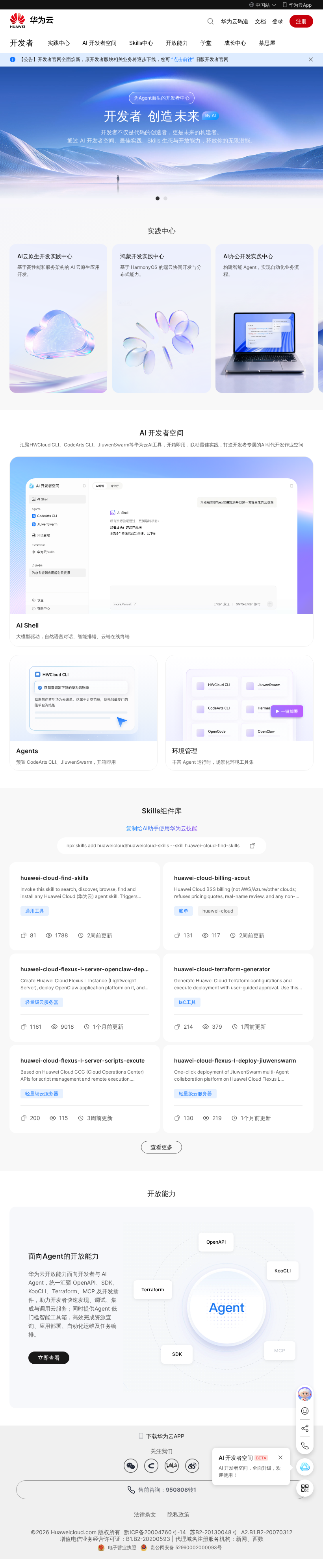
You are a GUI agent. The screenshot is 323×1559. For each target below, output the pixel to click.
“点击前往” (182, 59)
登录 (277, 21)
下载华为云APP (165, 1436)
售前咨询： (167, 1489)
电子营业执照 (122, 1547)
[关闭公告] (311, 59)
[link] (58, 318)
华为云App (300, 5)
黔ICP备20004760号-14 (155, 1532)
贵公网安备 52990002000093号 (186, 1547)
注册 (301, 21)
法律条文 (145, 1514)
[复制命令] (253, 846)
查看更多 (161, 1147)
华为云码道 (235, 21)
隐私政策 (178, 1514)
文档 (260, 21)
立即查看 (49, 1357)
